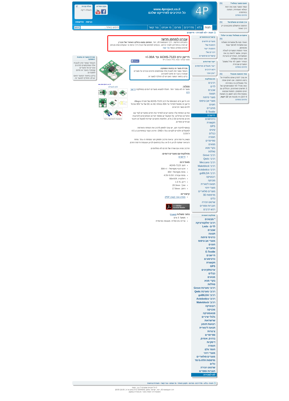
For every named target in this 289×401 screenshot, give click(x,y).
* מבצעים (210, 219)
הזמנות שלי (210, 45)
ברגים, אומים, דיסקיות (207, 340)
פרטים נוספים (241, 15)
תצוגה (212, 93)
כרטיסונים (210, 119)
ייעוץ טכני (211, 73)
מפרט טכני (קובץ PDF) (175, 197)
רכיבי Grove (209, 155)
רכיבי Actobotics (206, 169)
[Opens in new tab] (178, 209)
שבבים (211, 90)
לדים (212, 86)
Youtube (98, 11)
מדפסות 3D (209, 195)
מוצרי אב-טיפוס (207, 101)
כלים (213, 198)
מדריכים (189, 27)
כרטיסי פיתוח (208, 237)
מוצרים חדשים (208, 41)
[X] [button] (221, 3)
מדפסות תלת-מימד (205, 360)
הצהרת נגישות (153, 383)
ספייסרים (210, 140)
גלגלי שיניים (208, 317)
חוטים (212, 104)
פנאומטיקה (209, 313)
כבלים (212, 133)
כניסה (89, 22)
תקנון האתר (183, 383)
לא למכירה (201, 32)
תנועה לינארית (208, 184)
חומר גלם (210, 349)
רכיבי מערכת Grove (204, 288)
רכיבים (211, 83)
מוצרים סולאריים (206, 191)
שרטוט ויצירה (208, 202)
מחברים (211, 108)
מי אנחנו (166, 27)
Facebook (103, 11)
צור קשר (153, 27)
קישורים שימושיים (207, 56)
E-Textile (210, 111)
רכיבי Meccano (207, 162)
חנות (208, 27)
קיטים (212, 130)
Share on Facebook (135, 61)
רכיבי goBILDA (207, 173)
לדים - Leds (208, 226)
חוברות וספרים (207, 205)
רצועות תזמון (208, 324)
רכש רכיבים (210, 69)
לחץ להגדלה (113, 87)
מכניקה (211, 180)
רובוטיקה (210, 177)
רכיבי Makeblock (206, 166)
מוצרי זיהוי (210, 187)
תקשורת (211, 122)
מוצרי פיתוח (209, 97)
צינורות (211, 331)
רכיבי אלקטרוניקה (205, 223)
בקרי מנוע (210, 148)
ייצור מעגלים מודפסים (205, 66)
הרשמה (79, 22)
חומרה (211, 137)
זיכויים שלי (210, 52)
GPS (212, 126)
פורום (177, 27)
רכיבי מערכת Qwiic (204, 291)
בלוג (199, 27)
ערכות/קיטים (208, 270)
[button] (123, 97)
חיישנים (190, 32)
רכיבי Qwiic (209, 158)
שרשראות (210, 320)
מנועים (211, 144)
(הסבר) (173, 214)
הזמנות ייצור (209, 48)
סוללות (211, 151)
